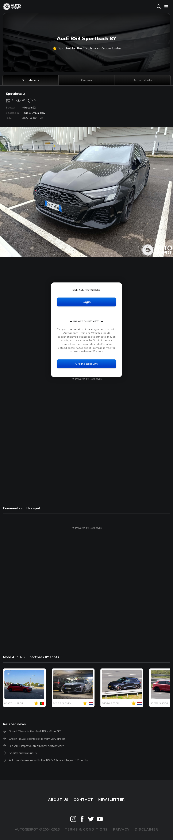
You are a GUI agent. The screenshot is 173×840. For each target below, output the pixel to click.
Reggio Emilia (30, 113)
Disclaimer (146, 829)
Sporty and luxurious (23, 753)
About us (58, 799)
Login (86, 302)
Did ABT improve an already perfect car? (36, 746)
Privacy (121, 829)
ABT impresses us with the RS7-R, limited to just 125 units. (48, 760)
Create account (86, 364)
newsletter (111, 799)
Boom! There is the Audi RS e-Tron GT (35, 731)
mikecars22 (29, 107)
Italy (42, 113)
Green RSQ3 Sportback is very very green (37, 739)
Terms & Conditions (86, 829)
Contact (83, 799)
